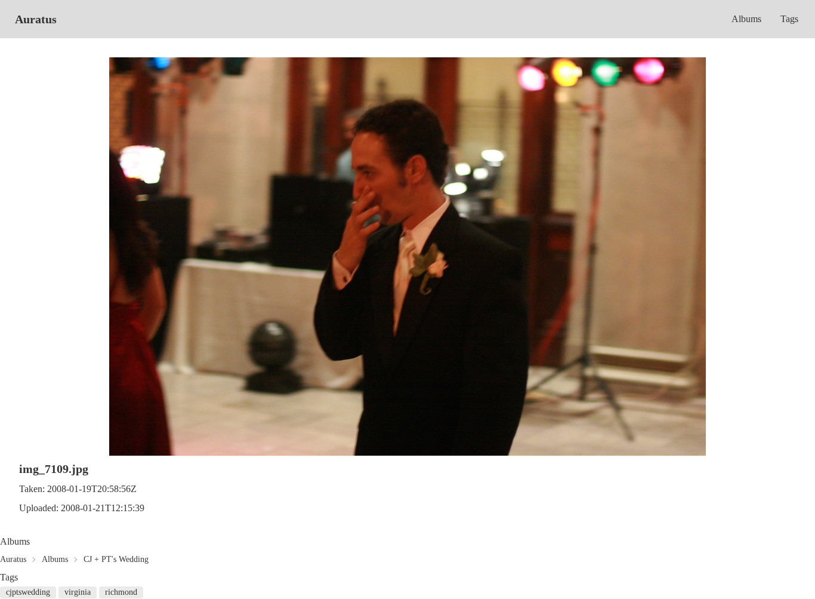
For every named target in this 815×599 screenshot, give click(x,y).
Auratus (36, 19)
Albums (746, 19)
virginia (77, 592)
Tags (789, 19)
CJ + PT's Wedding (116, 559)
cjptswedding (28, 592)
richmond (121, 592)
